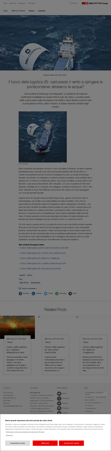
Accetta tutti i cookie (71, 443)
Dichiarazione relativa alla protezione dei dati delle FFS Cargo (25, 432)
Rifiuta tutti (45, 443)
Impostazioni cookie (17, 443)
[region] (55, 432)
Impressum (9, 435)
